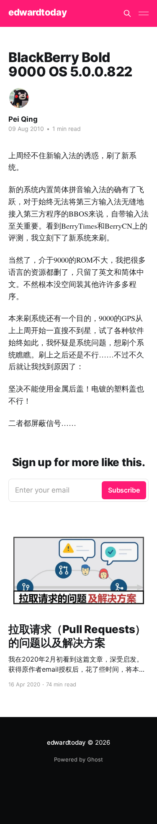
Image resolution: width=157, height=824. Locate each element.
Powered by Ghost (78, 759)
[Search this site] (127, 13)
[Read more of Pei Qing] (19, 98)
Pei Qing (23, 119)
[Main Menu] (143, 13)
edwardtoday (37, 12)
